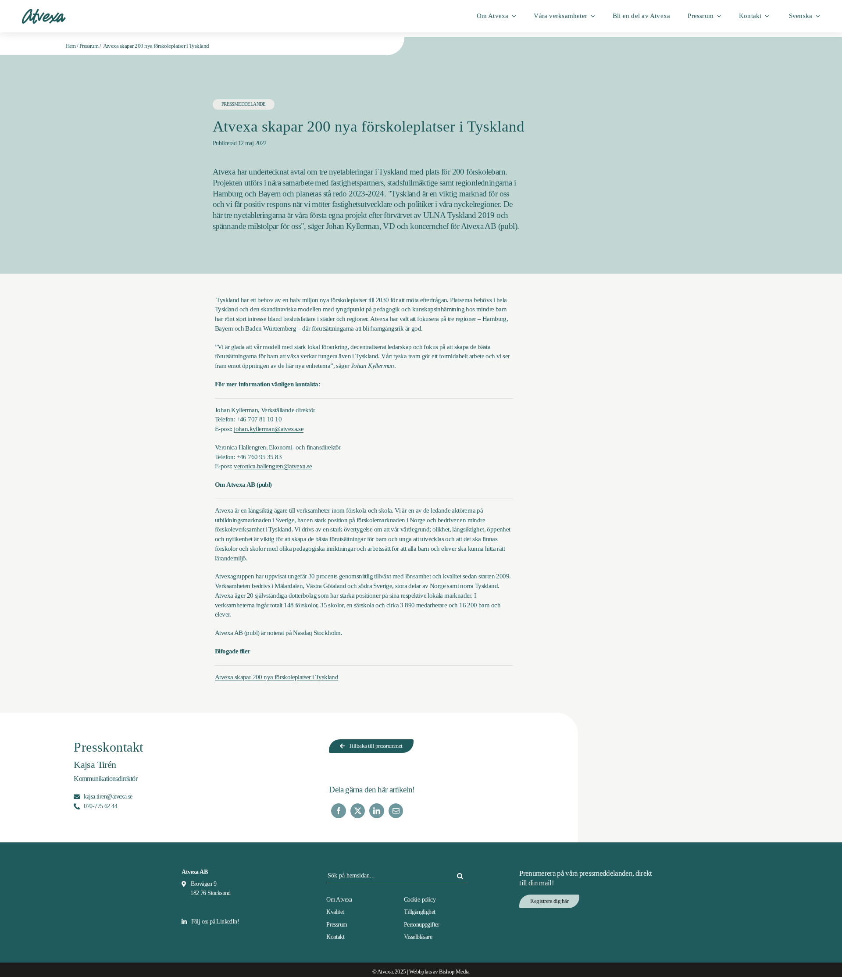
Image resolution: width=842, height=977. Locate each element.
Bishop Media (454, 972)
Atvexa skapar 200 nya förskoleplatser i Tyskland (276, 677)
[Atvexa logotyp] (44, 11)
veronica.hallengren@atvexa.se (273, 466)
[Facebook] (338, 810)
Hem (71, 46)
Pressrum (88, 46)
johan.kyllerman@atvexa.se (268, 428)
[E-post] (395, 810)
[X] (357, 810)
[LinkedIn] (376, 810)
